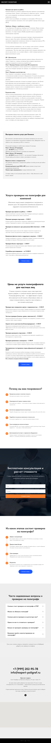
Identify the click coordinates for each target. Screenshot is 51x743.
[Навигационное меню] (49, 2)
